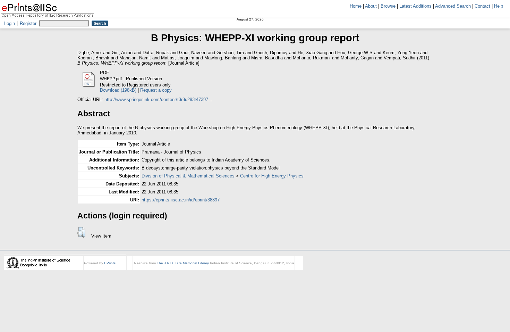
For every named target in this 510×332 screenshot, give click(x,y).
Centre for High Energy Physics (272, 176)
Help (498, 6)
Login (9, 23)
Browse (388, 6)
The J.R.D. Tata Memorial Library (183, 263)
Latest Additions (415, 6)
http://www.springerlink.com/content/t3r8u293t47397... (158, 99)
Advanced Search (453, 6)
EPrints (110, 263)
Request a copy (156, 90)
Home (356, 6)
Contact (482, 6)
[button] (81, 232)
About (371, 6)
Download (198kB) (118, 90)
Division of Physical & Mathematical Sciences (188, 176)
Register (28, 23)
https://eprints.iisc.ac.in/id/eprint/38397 (181, 199)
